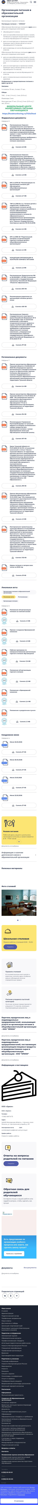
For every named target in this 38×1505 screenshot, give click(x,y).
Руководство (6, 1423)
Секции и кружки (8, 1374)
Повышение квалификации (12, 1348)
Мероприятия (7, 1366)
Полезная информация (10, 1361)
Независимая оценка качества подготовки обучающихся (17, 1462)
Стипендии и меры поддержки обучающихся (13, 1439)
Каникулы (5, 1371)
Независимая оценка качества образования (18, 1455)
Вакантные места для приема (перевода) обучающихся (16, 1406)
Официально (6, 1392)
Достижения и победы (10, 1323)
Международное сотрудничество (14, 1442)
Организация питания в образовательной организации (16, 592)
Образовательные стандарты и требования (17, 1417)
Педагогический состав (10, 1316)
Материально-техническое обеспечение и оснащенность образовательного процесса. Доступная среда (17, 1434)
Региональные (22, 597)
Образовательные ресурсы (11, 1338)
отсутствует (23, 1130)
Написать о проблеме (14, 1253)
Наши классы (6, 1321)
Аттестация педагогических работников (16, 1343)
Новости (5, 1369)
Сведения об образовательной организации (13, 1399)
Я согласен (19, 1501)
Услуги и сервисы (8, 1378)
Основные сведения (9, 1402)
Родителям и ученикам (10, 1359)
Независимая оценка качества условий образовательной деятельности (16, 1458)
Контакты (5, 1451)
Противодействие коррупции (12, 1355)
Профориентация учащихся (12, 1381)
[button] (31, 2)
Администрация (7, 1313)
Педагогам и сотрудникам (11, 1333)
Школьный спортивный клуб (12, 1326)
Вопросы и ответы (8, 1448)
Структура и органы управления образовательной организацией (13, 1429)
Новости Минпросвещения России (14, 1346)
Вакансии (5, 1353)
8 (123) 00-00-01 (7, 1472)
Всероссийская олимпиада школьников (16, 1383)
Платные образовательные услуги (14, 1412)
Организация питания (10, 601)
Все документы (30, 1268)
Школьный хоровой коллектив (13, 1386)
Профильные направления (11, 1318)
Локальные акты (8, 597)
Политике (21, 1495)
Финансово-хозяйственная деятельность (16, 1426)
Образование (6, 1414)
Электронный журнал (9, 1336)
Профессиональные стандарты (13, 1341)
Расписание (6, 1389)
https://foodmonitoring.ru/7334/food (19, 114)
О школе (5, 1311)
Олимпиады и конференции (12, 1376)
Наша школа (6, 1308)
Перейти (10, 947)
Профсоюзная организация (11, 1350)
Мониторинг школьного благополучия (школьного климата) (15, 1329)
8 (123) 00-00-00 (7, 1479)
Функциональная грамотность (12, 1395)
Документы (6, 1409)
